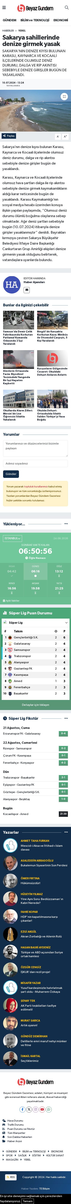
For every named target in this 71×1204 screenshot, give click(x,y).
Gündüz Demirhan (34, 1036)
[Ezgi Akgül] (10, 934)
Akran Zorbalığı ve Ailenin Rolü (41, 936)
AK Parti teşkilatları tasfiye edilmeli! (38, 1007)
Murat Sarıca (30, 1020)
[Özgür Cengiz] (10, 969)
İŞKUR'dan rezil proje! (35, 972)
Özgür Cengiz (31, 967)
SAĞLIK (22, 1155)
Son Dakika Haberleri (19, 1137)
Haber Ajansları (34, 282)
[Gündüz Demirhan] (10, 1040)
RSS (12, 1177)
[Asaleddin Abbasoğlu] (10, 863)
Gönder (11, 474)
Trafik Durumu (15, 1124)
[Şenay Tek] (10, 1005)
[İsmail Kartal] (10, 1058)
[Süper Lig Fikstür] (66, 718)
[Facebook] (22, 1110)
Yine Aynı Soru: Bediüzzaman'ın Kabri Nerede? (42, 901)
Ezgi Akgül (28, 931)
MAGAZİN (12, 1159)
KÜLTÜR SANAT (55, 1155)
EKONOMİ (61, 20)
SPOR (9, 1155)
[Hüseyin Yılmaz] (10, 898)
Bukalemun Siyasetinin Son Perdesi (44, 865)
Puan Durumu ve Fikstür (21, 1129)
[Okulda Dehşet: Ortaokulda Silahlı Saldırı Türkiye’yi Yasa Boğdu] (52, 399)
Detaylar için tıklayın (35, 705)
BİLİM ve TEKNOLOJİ (35, 20)
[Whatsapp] (49, 1110)
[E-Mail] (27, 290)
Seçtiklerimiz (30, 1061)
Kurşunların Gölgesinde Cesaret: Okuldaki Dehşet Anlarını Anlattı (52, 371)
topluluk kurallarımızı (36, 486)
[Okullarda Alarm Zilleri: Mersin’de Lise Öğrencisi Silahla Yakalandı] (18, 399)
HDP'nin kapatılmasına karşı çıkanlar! (39, 918)
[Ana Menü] (4, 7)
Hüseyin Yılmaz (32, 894)
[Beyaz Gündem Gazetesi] (35, 8)
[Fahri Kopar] (10, 916)
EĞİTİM (36, 1155)
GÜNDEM (9, 20)
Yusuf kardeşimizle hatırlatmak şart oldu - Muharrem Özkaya (41, 990)
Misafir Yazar (31, 983)
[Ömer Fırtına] (10, 880)
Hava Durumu (15, 1120)
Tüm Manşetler (16, 1133)
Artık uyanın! (29, 1025)
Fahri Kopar (29, 912)
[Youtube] (42, 1110)
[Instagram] (36, 1110)
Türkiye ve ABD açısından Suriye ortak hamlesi (42, 954)
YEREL (22, 30)
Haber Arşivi (14, 1141)
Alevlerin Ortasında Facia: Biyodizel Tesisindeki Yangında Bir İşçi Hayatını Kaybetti (16, 377)
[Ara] (67, 7)
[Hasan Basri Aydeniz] (10, 952)
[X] (29, 1110)
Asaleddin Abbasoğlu (37, 860)
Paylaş (11, 135)
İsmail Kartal (30, 1056)
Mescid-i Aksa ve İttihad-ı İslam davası (42, 847)
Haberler (8, 30)
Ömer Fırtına (30, 878)
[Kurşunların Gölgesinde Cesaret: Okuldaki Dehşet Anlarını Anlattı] (52, 358)
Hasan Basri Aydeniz (36, 947)
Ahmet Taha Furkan (35, 841)
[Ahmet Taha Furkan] (10, 845)
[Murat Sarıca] (10, 1023)
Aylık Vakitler (12, 601)
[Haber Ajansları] (12, 284)
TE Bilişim (44, 1188)
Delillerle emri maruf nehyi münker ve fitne (44, 1043)
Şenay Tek (28, 1001)
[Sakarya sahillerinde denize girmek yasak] (35, 111)
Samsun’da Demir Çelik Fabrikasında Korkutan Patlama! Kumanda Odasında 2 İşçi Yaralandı (18, 337)
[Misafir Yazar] (10, 987)
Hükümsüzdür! (30, 883)
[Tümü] (66, 524)
